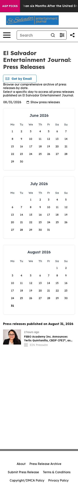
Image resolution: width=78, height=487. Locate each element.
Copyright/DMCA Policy (27, 480)
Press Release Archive (45, 464)
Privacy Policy (58, 480)
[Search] (52, 35)
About (21, 464)
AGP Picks (10, 6)
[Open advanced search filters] (61, 35)
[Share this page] (72, 35)
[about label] (26, 345)
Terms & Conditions (56, 472)
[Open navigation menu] (7, 35)
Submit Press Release (23, 472)
